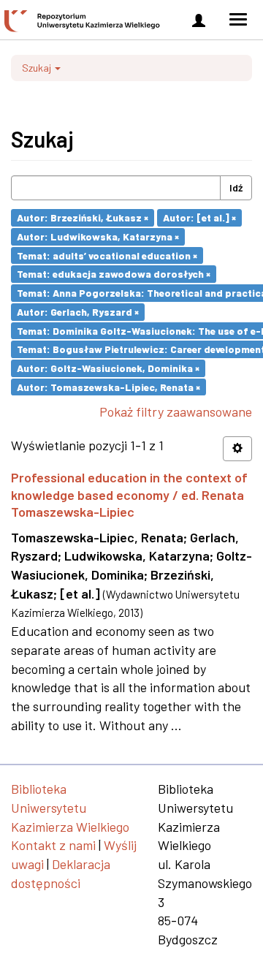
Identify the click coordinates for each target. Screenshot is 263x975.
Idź (236, 187)
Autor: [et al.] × (199, 217)
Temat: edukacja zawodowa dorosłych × (113, 274)
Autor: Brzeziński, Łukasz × (82, 217)
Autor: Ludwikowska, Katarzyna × (98, 236)
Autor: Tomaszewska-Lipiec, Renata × (108, 386)
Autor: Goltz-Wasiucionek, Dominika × (108, 368)
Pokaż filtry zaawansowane (175, 411)
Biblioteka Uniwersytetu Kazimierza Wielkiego (70, 807)
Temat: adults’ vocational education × (107, 255)
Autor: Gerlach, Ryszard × (78, 312)
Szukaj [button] (37, 67)
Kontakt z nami (53, 845)
